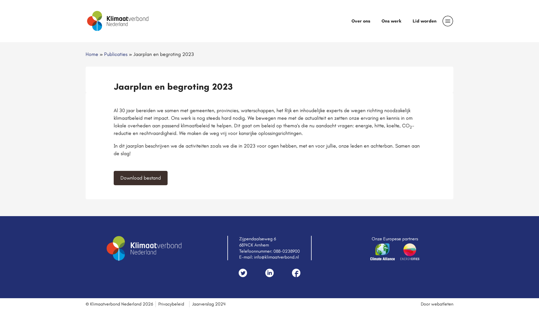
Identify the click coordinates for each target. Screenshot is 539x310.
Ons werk (391, 21)
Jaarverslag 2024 (209, 304)
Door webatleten (437, 304)
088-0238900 (286, 251)
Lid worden (425, 21)
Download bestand (140, 178)
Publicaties (115, 54)
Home (92, 54)
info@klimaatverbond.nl (276, 257)
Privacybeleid (171, 304)
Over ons (360, 21)
